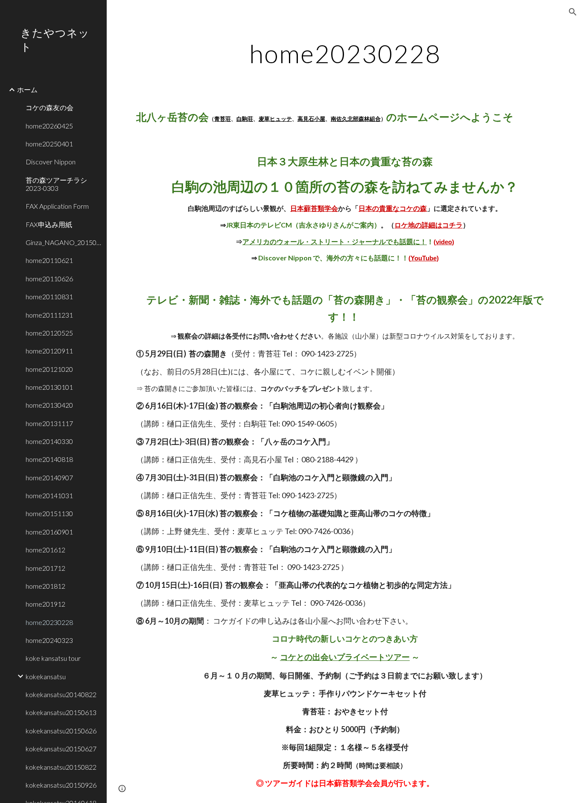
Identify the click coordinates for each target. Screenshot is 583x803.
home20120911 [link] (49, 351)
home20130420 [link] (49, 405)
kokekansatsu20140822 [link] (61, 694)
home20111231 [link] (49, 315)
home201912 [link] (45, 604)
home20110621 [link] (49, 260)
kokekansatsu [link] (46, 676)
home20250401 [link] (49, 144)
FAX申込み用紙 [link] (49, 224)
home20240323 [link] (49, 640)
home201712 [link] (45, 568)
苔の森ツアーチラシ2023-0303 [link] (56, 184)
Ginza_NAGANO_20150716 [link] (64, 242)
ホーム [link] (27, 89)
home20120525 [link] (49, 333)
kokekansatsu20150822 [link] (61, 767)
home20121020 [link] (49, 369)
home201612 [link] (45, 550)
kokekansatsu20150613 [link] (61, 712)
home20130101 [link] (49, 387)
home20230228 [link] (49, 622)
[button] (573, 12)
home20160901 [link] (49, 532)
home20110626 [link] (49, 278)
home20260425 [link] (49, 126)
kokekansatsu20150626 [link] (61, 731)
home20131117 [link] (49, 423)
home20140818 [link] (49, 459)
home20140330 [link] (49, 441)
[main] (345, 53)
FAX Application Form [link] (57, 206)
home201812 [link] (45, 586)
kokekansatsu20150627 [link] (61, 749)
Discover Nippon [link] (51, 162)
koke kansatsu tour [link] (53, 658)
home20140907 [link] (49, 477)
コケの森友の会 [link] (49, 107)
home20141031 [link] (49, 495)
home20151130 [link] (49, 513)
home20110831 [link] (49, 296)
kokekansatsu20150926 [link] (61, 785)
